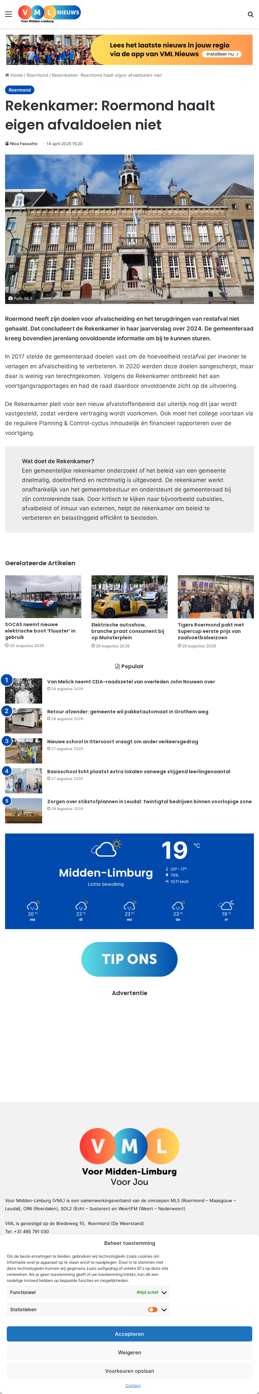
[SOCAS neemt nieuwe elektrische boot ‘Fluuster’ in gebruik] (43, 596)
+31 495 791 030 (31, 1231)
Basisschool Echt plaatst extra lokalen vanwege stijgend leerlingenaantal (138, 771)
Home (16, 75)
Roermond (37, 75)
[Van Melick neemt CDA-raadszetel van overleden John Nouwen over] (23, 691)
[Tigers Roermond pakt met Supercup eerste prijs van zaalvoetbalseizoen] (216, 596)
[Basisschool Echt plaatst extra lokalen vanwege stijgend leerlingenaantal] (23, 780)
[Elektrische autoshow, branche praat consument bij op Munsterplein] (129, 596)
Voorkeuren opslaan (129, 1371)
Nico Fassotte (23, 143)
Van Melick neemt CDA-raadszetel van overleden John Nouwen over (131, 681)
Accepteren (129, 1334)
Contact (133, 1385)
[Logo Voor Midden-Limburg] (50, 14)
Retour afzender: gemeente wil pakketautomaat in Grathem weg (127, 711)
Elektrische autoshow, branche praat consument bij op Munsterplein (127, 631)
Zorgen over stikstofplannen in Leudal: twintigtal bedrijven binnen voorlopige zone (149, 801)
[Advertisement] (129, 1044)
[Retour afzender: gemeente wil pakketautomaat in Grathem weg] (23, 721)
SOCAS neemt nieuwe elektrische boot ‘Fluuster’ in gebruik (40, 631)
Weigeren (129, 1352)
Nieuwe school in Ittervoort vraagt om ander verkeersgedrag (122, 741)
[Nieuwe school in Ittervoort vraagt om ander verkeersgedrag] (23, 750)
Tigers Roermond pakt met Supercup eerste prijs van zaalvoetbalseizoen (211, 631)
